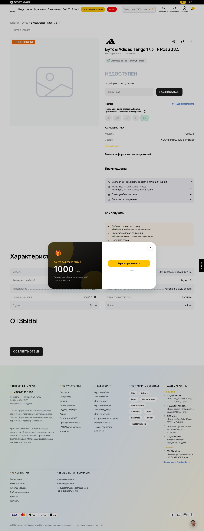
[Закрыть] (150, 247)
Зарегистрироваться (129, 263)
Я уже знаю (129, 270)
